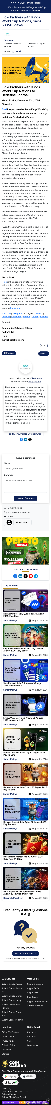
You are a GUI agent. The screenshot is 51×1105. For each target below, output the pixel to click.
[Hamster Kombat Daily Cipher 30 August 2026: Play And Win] (25, 809)
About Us (31, 1036)
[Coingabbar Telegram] (36, 576)
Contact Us (32, 1032)
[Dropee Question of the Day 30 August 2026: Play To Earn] (25, 739)
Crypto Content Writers (37, 1001)
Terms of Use (8, 1036)
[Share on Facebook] (20, 51)
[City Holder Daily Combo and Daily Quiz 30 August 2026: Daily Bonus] (25, 635)
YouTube (6, 313)
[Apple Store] (28, 1076)
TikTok (39, 313)
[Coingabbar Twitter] (26, 576)
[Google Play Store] (10, 1076)
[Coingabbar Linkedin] (20, 576)
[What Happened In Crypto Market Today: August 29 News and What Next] (25, 878)
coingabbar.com (34, 382)
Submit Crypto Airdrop (12, 984)
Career (30, 1041)
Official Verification (10, 1032)
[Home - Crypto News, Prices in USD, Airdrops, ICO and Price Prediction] (14, 1064)
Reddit (26, 316)
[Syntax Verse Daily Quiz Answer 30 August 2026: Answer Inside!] (25, 704)
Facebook (16, 316)
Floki (4, 109)
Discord (6, 316)
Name (7, 463)
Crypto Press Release (30, 2)
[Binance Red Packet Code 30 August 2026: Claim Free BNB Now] (25, 843)
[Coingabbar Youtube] (31, 576)
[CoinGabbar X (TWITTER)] (30, 439)
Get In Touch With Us (26, 953)
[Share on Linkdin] (17, 51)
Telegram (17, 313)
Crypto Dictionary (35, 984)
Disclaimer (6, 1050)
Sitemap (5, 1054)
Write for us (32, 1045)
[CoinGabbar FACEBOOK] (21, 439)
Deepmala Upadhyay (13, 898)
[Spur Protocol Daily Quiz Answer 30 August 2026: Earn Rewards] (25, 670)
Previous (10, 353)
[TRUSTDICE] (25, 1102)
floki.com (15, 308)
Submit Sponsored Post (12, 1020)
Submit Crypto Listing (11, 1000)
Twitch (35, 316)
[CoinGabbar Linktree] (10, 1082)
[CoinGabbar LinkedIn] (25, 439)
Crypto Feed (32, 993)
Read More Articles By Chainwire (24, 434)
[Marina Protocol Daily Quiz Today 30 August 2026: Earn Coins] (25, 600)
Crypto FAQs (33, 988)
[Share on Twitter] (13, 51)
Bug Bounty (32, 997)
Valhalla (44, 316)
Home (13, 2)
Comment (9, 475)
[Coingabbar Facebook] (15, 576)
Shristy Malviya (10, 620)
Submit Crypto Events (12, 996)
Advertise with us (35, 1006)
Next (42, 353)
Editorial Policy (8, 1045)
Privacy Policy (8, 1041)
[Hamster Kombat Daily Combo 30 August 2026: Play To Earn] (25, 774)
